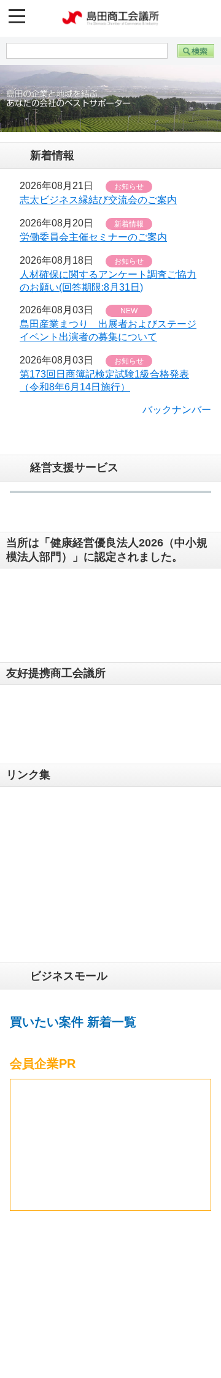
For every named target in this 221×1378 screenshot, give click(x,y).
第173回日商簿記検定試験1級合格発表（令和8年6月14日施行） (104, 383)
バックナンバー (176, 412)
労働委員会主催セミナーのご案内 (93, 240)
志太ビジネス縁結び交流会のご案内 (98, 203)
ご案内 (44, 1355)
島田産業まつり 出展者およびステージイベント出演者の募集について (108, 333)
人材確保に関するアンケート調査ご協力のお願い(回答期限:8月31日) (108, 284)
